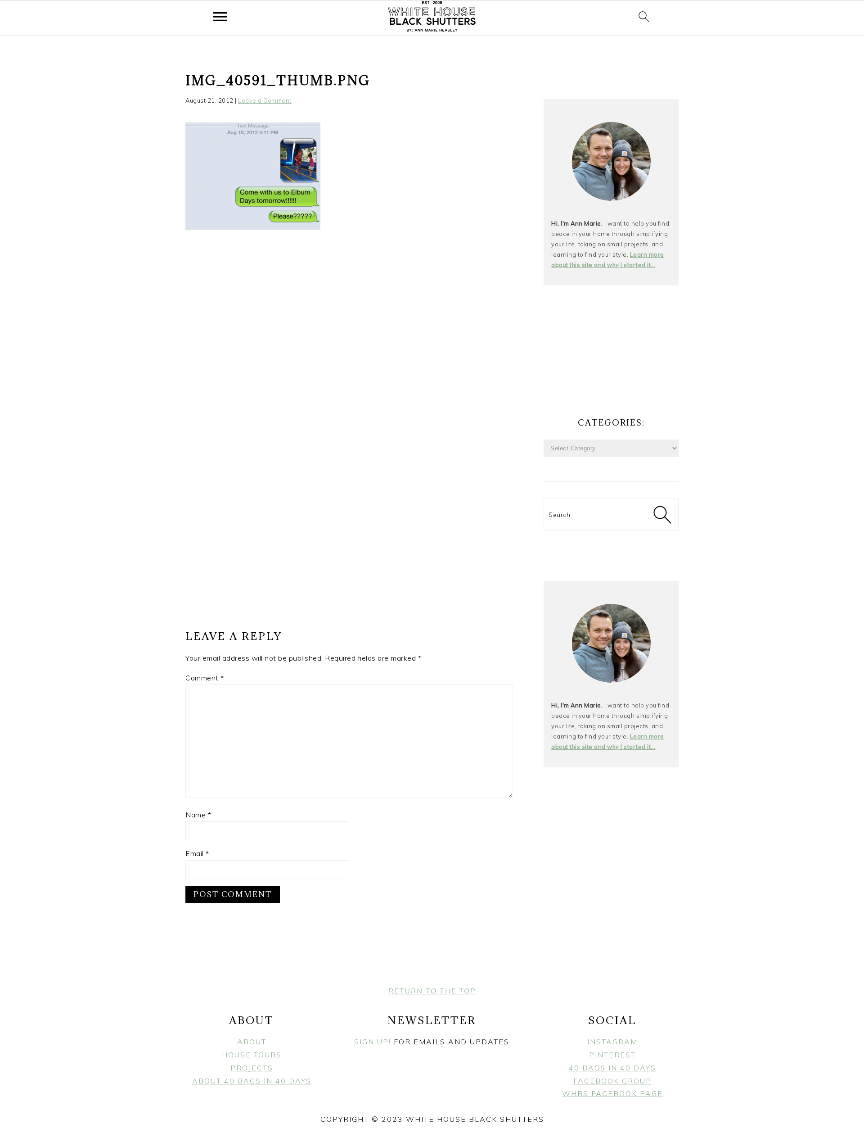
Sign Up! (372, 1041)
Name (198, 814)
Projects (251, 1067)
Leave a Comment (265, 100)
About (251, 1041)
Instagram (612, 1041)
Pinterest (612, 1054)
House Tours (252, 1054)
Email (197, 853)
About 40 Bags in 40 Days (251, 1080)
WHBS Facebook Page (612, 1093)
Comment (204, 677)
